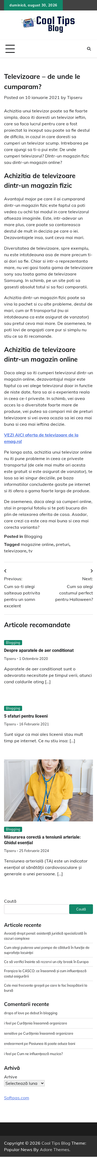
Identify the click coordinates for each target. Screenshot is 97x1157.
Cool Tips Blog (55, 1143)
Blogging (33, 536)
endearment (13, 1043)
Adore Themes (54, 1149)
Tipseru (74, 97)
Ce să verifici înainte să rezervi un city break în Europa (46, 962)
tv (31, 550)
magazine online (37, 544)
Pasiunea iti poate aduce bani (52, 1043)
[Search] (89, 49)
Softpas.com (16, 1097)
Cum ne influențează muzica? (40, 1054)
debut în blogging (43, 1013)
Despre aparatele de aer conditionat (39, 650)
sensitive (11, 1033)
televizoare (15, 550)
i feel (7, 1023)
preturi (62, 544)
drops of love (14, 1013)
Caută (10, 901)
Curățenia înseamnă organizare (42, 1023)
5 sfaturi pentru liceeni (26, 716)
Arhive (10, 1076)
